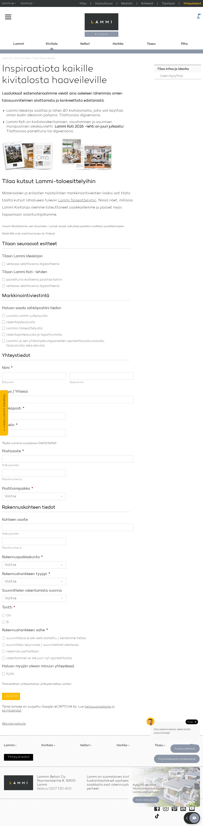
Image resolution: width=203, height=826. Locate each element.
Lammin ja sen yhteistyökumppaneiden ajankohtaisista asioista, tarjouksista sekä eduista (55, 343)
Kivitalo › (48, 745)
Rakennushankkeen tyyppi (26, 574)
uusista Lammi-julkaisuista (27, 316)
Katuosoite (10, 465)
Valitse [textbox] (10, 496)
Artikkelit (147, 3)
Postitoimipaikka (17, 488)
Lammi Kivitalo (22, 58)
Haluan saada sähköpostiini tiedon (31, 308)
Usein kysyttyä (171, 76)
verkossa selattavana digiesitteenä (32, 264)
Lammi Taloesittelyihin (77, 200)
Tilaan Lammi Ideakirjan (22, 256)
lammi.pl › (27, 3)
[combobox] (34, 496)
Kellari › (86, 745)
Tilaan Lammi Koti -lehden (24, 272)
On (8, 615)
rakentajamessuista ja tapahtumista (34, 334)
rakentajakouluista (20, 322)
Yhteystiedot (192, 3)
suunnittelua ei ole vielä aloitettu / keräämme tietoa (46, 638)
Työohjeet (168, 3)
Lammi (18, 44)
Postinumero (12, 479)
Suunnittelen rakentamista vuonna (32, 590)
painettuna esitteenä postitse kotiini (34, 279)
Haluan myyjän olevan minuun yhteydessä (38, 666)
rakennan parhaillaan (22, 651)
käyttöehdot (11, 710)
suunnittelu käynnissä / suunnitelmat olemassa (42, 645)
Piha (184, 44)
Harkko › (123, 745)
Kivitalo (52, 44)
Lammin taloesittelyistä (24, 328)
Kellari (85, 44)
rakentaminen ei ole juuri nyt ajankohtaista (39, 658)
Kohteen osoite (15, 519)
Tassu (151, 44)
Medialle (127, 3)
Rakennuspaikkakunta (22, 557)
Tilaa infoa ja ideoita (173, 69)
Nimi (7, 368)
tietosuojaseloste (97, 706)
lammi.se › (9, 3)
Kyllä (10, 674)
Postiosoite (13, 451)
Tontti (8, 607)
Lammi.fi (7, 58)
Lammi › (10, 745)
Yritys (82, 3)
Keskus (54, 788)
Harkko (118, 44)
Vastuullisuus (104, 3)
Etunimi (8, 382)
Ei (7, 622)
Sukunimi (77, 382)
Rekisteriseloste (14, 723)
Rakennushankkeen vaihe (25, 630)
